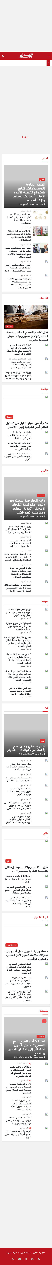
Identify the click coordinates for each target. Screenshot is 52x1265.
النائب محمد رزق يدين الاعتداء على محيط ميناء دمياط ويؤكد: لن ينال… (20, 543)
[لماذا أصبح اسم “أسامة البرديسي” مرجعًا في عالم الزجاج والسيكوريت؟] (46, 1114)
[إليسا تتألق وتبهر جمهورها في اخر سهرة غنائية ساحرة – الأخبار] (46, 876)
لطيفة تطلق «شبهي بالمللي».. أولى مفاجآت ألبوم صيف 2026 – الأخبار (18, 819)
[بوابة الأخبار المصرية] (26, 55)
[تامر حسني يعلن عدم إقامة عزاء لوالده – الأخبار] (26, 735)
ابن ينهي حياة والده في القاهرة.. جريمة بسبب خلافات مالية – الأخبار (20, 691)
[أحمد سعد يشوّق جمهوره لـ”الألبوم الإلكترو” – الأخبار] (46, 774)
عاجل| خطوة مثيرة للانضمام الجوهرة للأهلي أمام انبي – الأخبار (19, 435)
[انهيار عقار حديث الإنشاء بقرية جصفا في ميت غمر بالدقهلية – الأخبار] (46, 609)
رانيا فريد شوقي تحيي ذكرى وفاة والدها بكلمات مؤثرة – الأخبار (19, 791)
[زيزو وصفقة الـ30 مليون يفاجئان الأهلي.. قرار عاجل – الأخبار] (46, 453)
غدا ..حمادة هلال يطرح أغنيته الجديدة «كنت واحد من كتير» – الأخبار (19, 766)
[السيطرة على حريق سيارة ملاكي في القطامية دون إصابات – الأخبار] (46, 623)
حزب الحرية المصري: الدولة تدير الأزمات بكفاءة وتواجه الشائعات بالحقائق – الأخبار (17, 557)
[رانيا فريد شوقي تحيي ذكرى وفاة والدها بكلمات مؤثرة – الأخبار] (46, 785)
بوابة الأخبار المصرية (15, 1253)
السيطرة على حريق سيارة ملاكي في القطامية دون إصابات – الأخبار (18, 626)
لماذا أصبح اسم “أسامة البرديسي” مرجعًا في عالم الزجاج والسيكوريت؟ (18, 1120)
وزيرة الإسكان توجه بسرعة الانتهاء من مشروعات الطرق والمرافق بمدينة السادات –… (17, 375)
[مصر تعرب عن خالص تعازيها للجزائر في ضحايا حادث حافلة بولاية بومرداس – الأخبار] (40, 214)
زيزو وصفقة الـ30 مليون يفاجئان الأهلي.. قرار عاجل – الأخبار (17, 456)
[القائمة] (48, 57)
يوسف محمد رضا (36, 1057)
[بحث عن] (3, 57)
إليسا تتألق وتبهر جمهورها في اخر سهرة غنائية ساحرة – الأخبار (18, 879)
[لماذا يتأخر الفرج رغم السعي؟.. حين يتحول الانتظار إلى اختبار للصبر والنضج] (26, 1038)
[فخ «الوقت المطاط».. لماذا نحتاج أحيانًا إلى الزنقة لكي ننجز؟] (46, 1128)
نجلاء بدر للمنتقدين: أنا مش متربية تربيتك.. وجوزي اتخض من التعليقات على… (17, 805)
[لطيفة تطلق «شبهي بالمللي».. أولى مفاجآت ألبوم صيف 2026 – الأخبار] (46, 813)
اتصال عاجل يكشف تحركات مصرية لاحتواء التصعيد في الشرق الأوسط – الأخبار (17, 588)
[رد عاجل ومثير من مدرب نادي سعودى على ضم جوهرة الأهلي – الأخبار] (46, 442)
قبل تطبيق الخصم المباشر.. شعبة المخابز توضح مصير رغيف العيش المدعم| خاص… (27, 336)
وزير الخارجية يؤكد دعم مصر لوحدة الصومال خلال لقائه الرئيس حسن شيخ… (18, 529)
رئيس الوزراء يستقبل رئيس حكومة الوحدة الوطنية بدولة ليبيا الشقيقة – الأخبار (17, 267)
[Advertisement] (26, 26)
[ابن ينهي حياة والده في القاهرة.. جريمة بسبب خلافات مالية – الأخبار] (46, 687)
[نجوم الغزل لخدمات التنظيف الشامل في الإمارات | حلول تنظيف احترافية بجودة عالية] (46, 1097)
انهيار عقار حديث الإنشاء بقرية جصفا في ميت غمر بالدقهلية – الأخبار (18, 612)
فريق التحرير (39, 204)
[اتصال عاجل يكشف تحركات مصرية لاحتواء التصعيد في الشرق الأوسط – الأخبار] (46, 581)
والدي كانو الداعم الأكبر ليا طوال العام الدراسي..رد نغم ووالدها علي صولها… (18, 890)
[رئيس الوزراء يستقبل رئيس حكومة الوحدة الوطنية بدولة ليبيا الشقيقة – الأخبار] (46, 261)
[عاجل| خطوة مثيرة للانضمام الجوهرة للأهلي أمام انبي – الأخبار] (46, 432)
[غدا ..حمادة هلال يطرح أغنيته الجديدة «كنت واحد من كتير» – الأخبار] (46, 760)
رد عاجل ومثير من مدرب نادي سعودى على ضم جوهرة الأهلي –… (19, 445)
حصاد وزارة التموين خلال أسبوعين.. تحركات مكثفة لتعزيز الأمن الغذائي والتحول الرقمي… (26, 955)
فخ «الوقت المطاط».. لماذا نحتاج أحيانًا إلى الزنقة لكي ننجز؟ (18, 1134)
